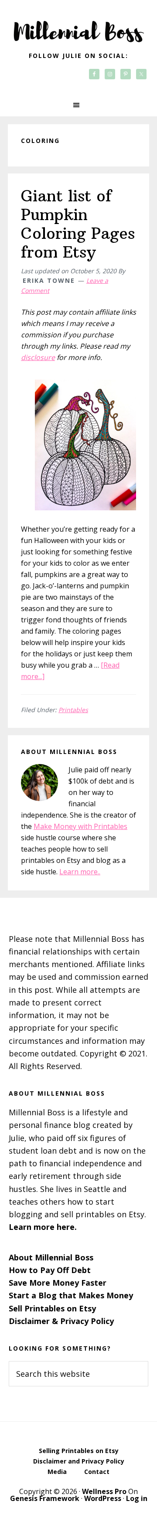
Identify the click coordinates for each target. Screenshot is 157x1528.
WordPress (102, 1498)
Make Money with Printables (80, 826)
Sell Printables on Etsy (52, 1308)
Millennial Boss (78, 26)
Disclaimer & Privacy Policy (61, 1321)
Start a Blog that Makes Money (71, 1295)
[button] (78, 105)
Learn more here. (43, 1227)
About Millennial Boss (51, 1257)
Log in (136, 1498)
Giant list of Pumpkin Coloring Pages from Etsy (78, 224)
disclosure (38, 357)
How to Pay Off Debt (50, 1270)
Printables (73, 710)
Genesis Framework (44, 1498)
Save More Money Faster (57, 1282)
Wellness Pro (104, 1491)
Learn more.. (79, 871)
